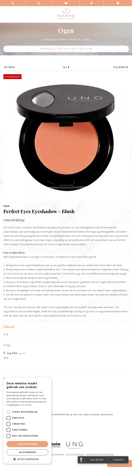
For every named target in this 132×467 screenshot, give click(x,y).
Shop (45, 39)
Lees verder (26, 405)
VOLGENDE (119, 67)
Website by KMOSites (120, 463)
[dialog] (27, 420)
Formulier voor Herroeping (99, 454)
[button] (27, 459)
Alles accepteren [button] (27, 444)
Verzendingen (57, 454)
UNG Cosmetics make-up (66, 39)
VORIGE (10, 67)
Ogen (86, 39)
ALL (65, 67)
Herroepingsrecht (75, 454)
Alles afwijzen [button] (27, 452)
